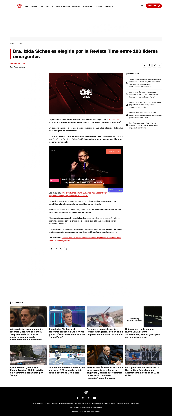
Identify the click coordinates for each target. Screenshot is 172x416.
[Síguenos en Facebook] (77, 398)
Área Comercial (38, 403)
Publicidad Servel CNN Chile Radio (128, 403)
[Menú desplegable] (13, 6)
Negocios (45, 6)
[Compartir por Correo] (144, 65)
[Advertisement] (27, 206)
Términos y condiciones (82, 403)
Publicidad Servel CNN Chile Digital (103, 403)
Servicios (109, 6)
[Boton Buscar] (142, 6)
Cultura (99, 6)
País (26, 6)
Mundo (34, 6)
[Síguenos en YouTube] (94, 398)
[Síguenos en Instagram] (89, 398)
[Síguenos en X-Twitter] (83, 398)
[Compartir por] (160, 65)
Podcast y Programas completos (66, 6)
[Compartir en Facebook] (149, 65)
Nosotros (54, 403)
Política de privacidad (66, 403)
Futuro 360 (87, 6)
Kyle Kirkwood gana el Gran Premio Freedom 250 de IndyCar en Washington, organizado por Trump (144, 125)
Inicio (12, 44)
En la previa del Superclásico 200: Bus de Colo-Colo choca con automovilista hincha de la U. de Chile (143, 371)
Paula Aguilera (19, 67)
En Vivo (47, 403)
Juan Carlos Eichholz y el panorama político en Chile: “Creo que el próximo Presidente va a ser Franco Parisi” (143, 94)
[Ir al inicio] (19, 6)
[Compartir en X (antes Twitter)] (154, 65)
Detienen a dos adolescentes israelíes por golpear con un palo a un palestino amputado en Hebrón (145, 104)
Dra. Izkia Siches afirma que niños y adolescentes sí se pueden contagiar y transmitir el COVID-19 (78, 194)
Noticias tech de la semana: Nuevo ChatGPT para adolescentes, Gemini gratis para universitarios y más (145, 115)
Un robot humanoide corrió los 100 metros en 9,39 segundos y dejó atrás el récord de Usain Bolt (67, 370)
